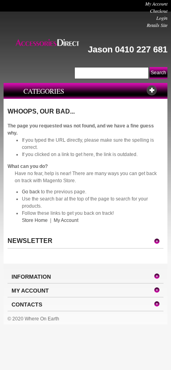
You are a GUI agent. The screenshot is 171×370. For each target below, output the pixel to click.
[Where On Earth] (47, 42)
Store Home (35, 220)
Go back (31, 192)
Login (161, 18)
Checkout (158, 11)
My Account (156, 3)
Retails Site (157, 25)
